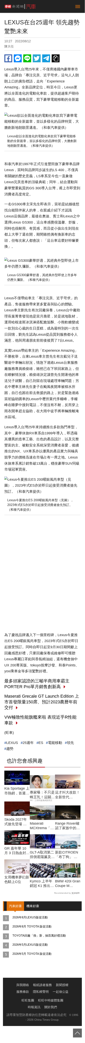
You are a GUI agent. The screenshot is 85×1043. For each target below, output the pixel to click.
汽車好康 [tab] (15, 906)
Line (27, 58)
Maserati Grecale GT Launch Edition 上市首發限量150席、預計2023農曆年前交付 (41, 702)
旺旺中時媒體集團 (50, 1000)
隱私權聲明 (41, 991)
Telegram (46, 58)
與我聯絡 (22, 985)
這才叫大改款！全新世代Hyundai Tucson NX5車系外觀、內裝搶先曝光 (67, 795)
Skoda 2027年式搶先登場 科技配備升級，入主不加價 (16, 822)
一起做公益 (60, 991)
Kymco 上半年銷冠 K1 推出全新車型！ (42, 883)
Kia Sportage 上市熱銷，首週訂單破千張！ (16, 791)
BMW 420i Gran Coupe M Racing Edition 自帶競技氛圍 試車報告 (67, 883)
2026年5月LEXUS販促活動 (30, 944)
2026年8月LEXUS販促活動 (30, 917)
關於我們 (50, 1007)
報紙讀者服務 (42, 985)
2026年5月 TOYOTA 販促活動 (31, 953)
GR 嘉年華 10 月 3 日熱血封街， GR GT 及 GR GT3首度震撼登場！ (16, 850)
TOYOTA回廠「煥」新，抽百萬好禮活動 (39, 935)
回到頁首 (77, 1033)
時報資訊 (34, 1007)
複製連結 (56, 58)
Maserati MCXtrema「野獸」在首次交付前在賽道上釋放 (42, 826)
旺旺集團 (27, 1000)
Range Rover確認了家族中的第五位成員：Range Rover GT (67, 826)
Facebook (8, 58)
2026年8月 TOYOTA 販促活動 (31, 926)
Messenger (18, 58)
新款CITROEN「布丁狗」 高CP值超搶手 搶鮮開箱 (67, 854)
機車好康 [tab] (32, 906)
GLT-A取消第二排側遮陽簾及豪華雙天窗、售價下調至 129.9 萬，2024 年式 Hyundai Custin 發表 (42, 854)
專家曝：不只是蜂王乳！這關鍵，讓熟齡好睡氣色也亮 (42, 795)
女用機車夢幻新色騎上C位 (16, 879)
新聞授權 (62, 985)
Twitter (37, 58)
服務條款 (22, 991)
